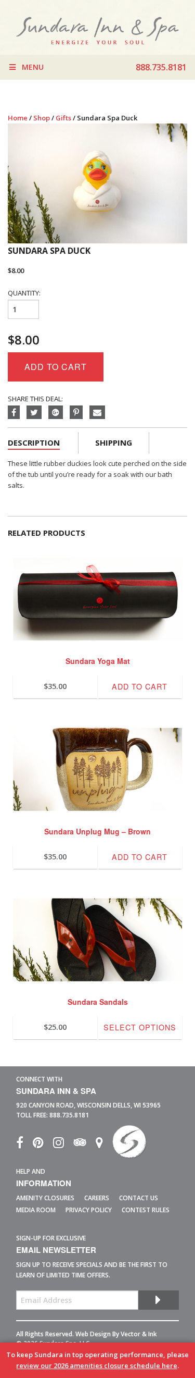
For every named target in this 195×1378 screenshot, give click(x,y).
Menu (33, 67)
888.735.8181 (69, 1115)
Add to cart (55, 367)
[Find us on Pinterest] (43, 1144)
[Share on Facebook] (17, 412)
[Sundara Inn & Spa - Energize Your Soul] (129, 1144)
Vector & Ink (139, 1334)
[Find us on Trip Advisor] (84, 1144)
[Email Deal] (99, 412)
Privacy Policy (89, 1209)
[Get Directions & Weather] (104, 1144)
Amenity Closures (45, 1198)
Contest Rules (146, 1209)
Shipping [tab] (113, 442)
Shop (41, 117)
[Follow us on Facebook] (24, 1144)
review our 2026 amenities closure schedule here (96, 1365)
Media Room (36, 1209)
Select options (139, 1027)
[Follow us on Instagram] (63, 1144)
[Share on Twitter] (37, 412)
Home (18, 117)
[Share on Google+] (59, 412)
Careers (96, 1198)
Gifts (63, 117)
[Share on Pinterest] (79, 412)
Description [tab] (34, 442)
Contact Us (138, 1198)
